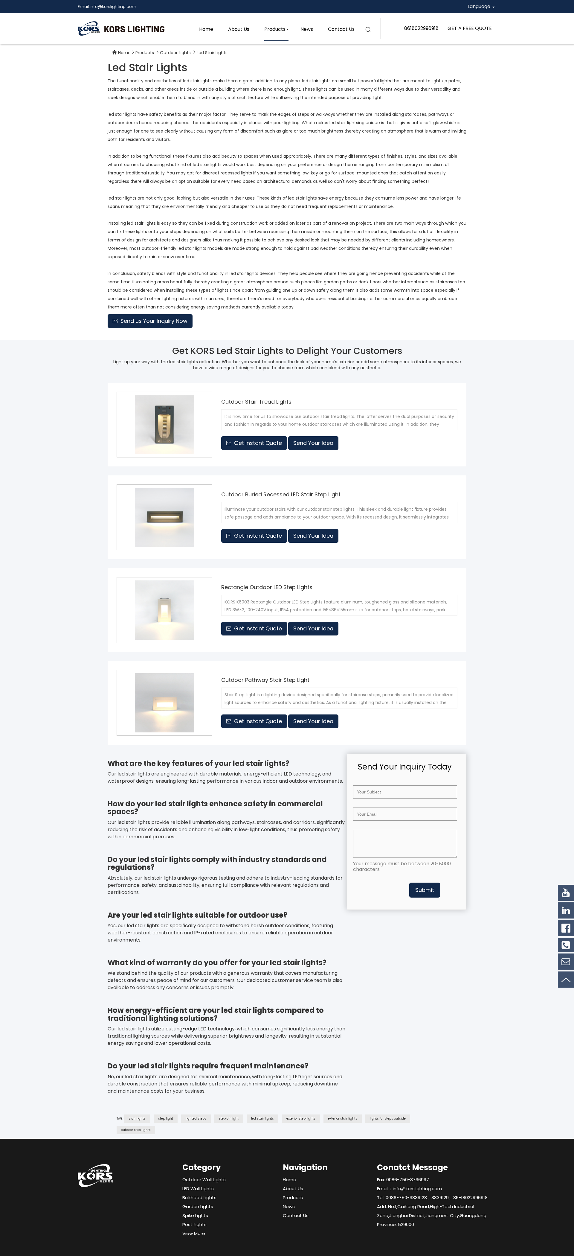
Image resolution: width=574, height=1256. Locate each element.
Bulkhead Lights (199, 1197)
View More (193, 1233)
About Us (238, 29)
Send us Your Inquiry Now (150, 321)
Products (275, 29)
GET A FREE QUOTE (470, 28)
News (306, 29)
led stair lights (262, 1118)
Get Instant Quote (254, 443)
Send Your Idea (313, 443)
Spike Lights (195, 1215)
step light (165, 1118)
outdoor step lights (136, 1130)
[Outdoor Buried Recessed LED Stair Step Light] (164, 517)
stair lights (137, 1118)
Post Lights (194, 1224)
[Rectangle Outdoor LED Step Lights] (164, 610)
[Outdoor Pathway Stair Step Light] (164, 702)
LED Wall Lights (198, 1188)
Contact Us (341, 29)
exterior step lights (300, 1118)
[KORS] (121, 28)
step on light (229, 1118)
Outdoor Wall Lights (204, 1179)
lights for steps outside (388, 1118)
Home (206, 29)
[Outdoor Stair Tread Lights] (164, 424)
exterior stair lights (342, 1118)
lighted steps (196, 1118)
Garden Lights (197, 1206)
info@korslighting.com (113, 7)
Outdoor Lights (175, 53)
